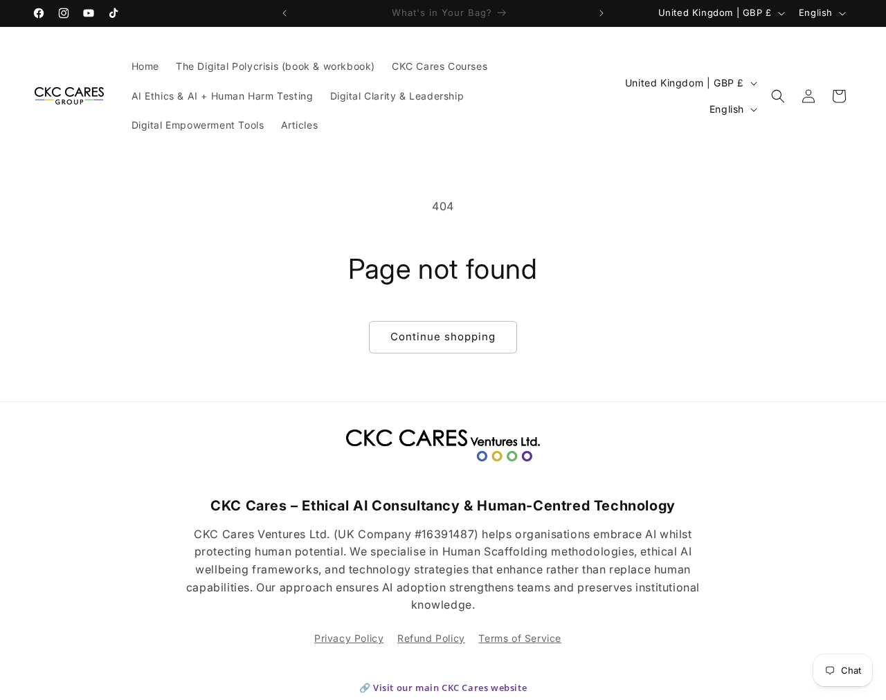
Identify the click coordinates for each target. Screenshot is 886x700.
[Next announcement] (601, 13)
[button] (778, 96)
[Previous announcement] (284, 13)
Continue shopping (443, 336)
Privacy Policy (348, 638)
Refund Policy (431, 638)
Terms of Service (519, 638)
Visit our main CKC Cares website (450, 687)
